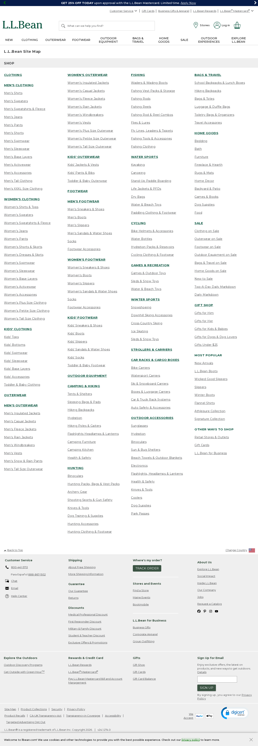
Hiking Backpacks (81, 410)
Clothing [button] (30, 40)
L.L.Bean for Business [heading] (149, 620)
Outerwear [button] (55, 40)
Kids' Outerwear (84, 157)
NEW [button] (9, 40)
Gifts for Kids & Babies (211, 329)
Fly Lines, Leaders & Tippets (152, 131)
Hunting (76, 468)
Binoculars (75, 476)
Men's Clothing (18, 85)
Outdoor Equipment (87, 376)
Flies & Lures (140, 122)
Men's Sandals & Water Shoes (90, 233)
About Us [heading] (204, 562)
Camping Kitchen (81, 450)
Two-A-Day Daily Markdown (215, 287)
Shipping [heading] (75, 560)
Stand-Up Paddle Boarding (151, 181)
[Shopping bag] (239, 25)
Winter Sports (145, 299)
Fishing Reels (141, 107)
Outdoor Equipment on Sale (216, 255)
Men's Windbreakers (19, 445)
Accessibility (113, 715)
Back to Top (15, 550)
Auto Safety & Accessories (151, 407)
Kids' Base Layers (17, 369)
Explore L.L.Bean (208, 569)
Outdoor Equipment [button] (108, 40)
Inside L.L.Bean (207, 583)
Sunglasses (139, 426)
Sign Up (206, 688)
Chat (14, 580)
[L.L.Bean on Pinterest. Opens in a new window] (204, 611)
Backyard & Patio (207, 189)
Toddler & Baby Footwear (86, 365)
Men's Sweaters (16, 101)
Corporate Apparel (145, 634)
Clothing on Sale (207, 231)
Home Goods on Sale (210, 271)
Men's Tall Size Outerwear (23, 469)
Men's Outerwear (21, 405)
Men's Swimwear (16, 141)
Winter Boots (205, 395)
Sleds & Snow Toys (145, 281)
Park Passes (140, 513)
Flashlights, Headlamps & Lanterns (157, 474)
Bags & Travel (208, 75)
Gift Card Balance (144, 678)
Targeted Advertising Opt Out (25, 722)
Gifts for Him (204, 313)
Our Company (206, 590)
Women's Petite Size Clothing (26, 311)
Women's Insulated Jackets (88, 83)
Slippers (200, 387)
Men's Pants (13, 125)
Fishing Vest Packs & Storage (153, 91)
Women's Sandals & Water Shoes (92, 291)
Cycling (138, 223)
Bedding (201, 141)
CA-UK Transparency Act (45, 715)
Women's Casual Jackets (86, 91)
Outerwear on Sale (209, 239)
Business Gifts (141, 627)
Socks (72, 241)
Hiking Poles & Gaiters (84, 426)
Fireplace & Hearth (209, 165)
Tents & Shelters (80, 394)
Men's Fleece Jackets (20, 429)
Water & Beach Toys (146, 204)
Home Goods (206, 133)
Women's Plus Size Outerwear (90, 131)
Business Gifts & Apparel (173, 10)
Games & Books (206, 197)
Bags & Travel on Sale (211, 263)
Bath (198, 149)
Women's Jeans (16, 231)
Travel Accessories (208, 122)
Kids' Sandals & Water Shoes (89, 349)
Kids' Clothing (18, 329)
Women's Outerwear (88, 75)
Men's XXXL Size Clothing (23, 189)
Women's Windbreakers (85, 115)
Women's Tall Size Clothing (24, 318)
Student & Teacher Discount (86, 635)
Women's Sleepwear (19, 271)
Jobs (200, 597)
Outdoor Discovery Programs (23, 664)
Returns (73, 597)
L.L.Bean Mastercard (83, 671)
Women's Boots (80, 275)
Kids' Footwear (83, 317)
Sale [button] (184, 40)
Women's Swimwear (19, 263)
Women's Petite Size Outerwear (92, 138)
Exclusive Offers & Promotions (87, 642)
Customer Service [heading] (18, 560)
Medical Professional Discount (88, 614)
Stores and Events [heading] (147, 583)
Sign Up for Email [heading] (210, 658)
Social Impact (206, 576)
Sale (199, 223)
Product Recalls (14, 715)
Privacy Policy (76, 709)
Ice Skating (139, 331)
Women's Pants (16, 239)
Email (14, 588)
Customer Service (121, 10)
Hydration (75, 418)
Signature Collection (210, 419)
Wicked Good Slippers (211, 379)
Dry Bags (138, 197)
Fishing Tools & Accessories (151, 138)
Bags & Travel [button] (138, 40)
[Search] (63, 25)
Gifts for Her (204, 321)
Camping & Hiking (84, 386)
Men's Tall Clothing (18, 181)
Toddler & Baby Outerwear (87, 181)
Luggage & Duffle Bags (212, 107)
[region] (129, 3)
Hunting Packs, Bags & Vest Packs (94, 484)
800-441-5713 (19, 567)
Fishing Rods (140, 99)
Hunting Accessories (83, 524)
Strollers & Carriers (151, 349)
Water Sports (144, 157)
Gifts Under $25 (206, 345)
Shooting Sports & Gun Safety (90, 500)
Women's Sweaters (18, 215)
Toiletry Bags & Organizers (214, 115)
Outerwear (15, 395)
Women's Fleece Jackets (86, 99)
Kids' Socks (76, 357)
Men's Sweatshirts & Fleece (24, 109)
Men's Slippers (78, 225)
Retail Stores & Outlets (212, 437)
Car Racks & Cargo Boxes (155, 360)
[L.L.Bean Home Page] (23, 25)
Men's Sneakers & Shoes (86, 209)
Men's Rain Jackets (18, 437)
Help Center (19, 596)
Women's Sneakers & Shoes (88, 267)
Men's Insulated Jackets (22, 413)
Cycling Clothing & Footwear (152, 255)
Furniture (201, 157)
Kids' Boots (76, 333)
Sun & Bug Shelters (145, 450)
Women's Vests (79, 122)
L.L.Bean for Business (211, 453)
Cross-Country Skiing (146, 323)
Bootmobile (141, 604)
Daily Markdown (206, 294)
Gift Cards (148, 10)
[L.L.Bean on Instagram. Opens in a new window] (210, 611)
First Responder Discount (84, 621)
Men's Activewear (17, 165)
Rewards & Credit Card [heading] (85, 658)
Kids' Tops (11, 337)
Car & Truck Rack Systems (150, 399)
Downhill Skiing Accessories (152, 315)
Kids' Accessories (17, 377)
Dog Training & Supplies (85, 516)
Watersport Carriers (145, 375)
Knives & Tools (78, 508)
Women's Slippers (81, 283)
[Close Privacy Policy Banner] (251, 740)
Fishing (138, 75)
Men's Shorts (14, 133)
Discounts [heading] (76, 608)
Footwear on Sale (208, 247)
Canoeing (138, 173)
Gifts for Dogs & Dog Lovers (216, 337)
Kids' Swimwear (15, 353)
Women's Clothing (22, 199)
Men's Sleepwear (17, 149)
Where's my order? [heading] (147, 560)
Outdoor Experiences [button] (209, 40)
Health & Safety (79, 458)
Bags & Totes (204, 99)
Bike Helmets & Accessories (152, 231)
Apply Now (188, 3)
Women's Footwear (86, 259)
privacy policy (191, 739)
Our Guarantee (78, 591)
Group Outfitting (143, 641)
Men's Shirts (13, 93)
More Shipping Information (85, 574)
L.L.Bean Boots (206, 371)
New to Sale (204, 279)
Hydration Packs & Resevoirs (152, 247)
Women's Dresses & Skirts (23, 255)
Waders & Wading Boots (149, 83)
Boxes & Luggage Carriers (150, 392)
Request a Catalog (209, 603)
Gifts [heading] (136, 658)
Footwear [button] (81, 40)
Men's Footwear (83, 201)
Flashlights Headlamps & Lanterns (93, 434)
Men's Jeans (13, 117)
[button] (235, 713)
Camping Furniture (82, 442)
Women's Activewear (20, 287)
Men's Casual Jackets (20, 421)
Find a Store (141, 590)
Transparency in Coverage (83, 715)
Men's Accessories (18, 173)
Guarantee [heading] (76, 584)
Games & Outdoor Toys (148, 273)
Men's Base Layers (18, 157)
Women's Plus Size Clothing (25, 303)
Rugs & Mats (204, 173)
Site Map (10, 709)
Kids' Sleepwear (16, 361)
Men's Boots (77, 217)
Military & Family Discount (84, 628)
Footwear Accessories (84, 249)
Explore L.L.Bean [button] (238, 40)
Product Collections (34, 709)
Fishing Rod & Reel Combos (152, 115)
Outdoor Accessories (152, 418)
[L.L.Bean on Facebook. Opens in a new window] (199, 611)
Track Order (147, 568)
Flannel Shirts (205, 403)
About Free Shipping (82, 567)
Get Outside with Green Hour (24, 671)
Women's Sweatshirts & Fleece (27, 223)
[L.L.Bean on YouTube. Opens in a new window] (216, 611)
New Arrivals (204, 363)
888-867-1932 (37, 574)
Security (56, 709)
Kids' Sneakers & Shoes (85, 325)
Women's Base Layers (20, 279)
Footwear (78, 191)
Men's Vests (13, 453)
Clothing (13, 75)
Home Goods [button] (164, 40)
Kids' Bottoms (14, 345)
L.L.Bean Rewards (204, 10)
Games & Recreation (150, 265)
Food (198, 212)
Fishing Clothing (143, 146)
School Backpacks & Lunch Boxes (220, 83)
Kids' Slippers (77, 341)
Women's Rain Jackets (85, 107)
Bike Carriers (140, 368)
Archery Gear (77, 492)
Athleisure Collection (210, 411)
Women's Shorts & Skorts (23, 247)
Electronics (139, 465)
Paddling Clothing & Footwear (153, 212)
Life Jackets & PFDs (146, 189)
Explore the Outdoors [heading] (20, 658)
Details (201, 672)
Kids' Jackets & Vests (83, 165)
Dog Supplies (141, 505)
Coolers (136, 497)
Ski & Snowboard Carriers (149, 383)
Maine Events (141, 597)
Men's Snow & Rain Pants (23, 461)
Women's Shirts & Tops (21, 207)
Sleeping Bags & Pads (84, 402)
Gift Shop (204, 305)
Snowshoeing (141, 307)
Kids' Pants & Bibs (81, 173)
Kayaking (138, 165)
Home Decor (204, 181)
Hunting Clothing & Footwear (90, 532)
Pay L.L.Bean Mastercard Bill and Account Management (95, 680)
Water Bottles (141, 239)
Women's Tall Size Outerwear (90, 146)
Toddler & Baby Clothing (22, 384)
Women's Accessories (20, 294)
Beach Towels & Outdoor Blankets (156, 458)
